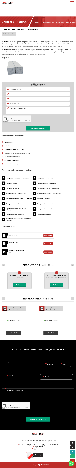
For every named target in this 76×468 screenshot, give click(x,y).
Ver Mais (20, 284)
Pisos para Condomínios (43, 198)
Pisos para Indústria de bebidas (45, 209)
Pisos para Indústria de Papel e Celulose (48, 188)
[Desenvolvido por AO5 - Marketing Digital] (43, 465)
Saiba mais (19, 333)
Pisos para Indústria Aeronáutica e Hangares (49, 193)
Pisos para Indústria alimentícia (45, 204)
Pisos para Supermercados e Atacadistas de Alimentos (18, 219)
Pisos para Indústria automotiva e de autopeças (16, 209)
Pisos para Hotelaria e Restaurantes (16, 204)
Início (28, 22)
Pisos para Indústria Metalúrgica (15, 214)
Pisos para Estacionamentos (45, 178)
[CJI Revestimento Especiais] (8, 3)
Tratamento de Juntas (48, 22)
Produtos (36, 22)
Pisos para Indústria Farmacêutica (46, 183)
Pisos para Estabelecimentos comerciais (17, 178)
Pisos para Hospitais (11, 183)
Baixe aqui (47, 235)
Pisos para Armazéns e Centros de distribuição (19, 198)
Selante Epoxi (60, 22)
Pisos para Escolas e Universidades (16, 193)
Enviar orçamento (37, 419)
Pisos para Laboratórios (12, 188)
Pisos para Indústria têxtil (44, 214)
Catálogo (39, 455)
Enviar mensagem (37, 128)
